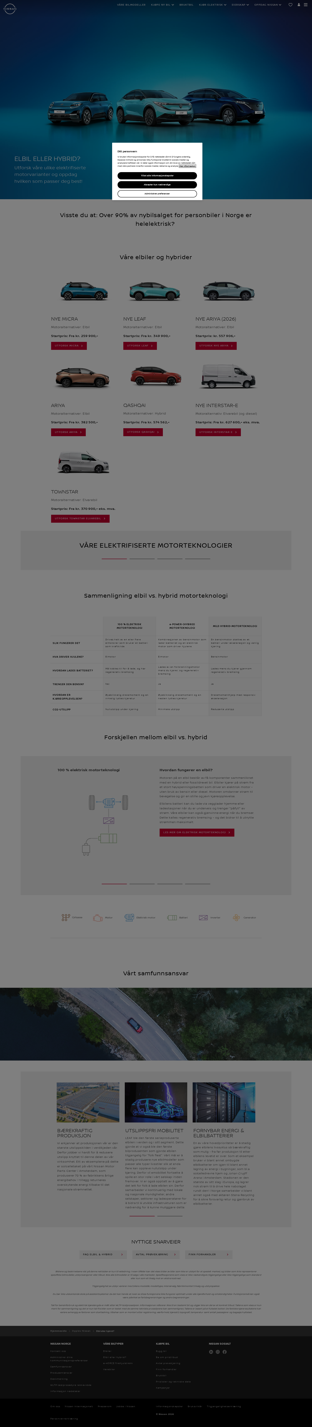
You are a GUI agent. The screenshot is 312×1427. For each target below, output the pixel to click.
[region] (157, 171)
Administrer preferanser (157, 194)
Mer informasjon (187, 166)
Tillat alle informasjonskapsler (157, 175)
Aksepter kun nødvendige (157, 184)
